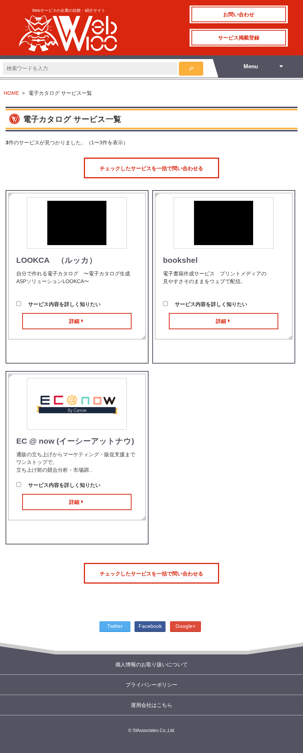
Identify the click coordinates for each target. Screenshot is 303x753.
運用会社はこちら (151, 705)
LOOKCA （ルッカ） (56, 260)
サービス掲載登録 (238, 38)
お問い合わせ (238, 14)
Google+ (185, 626)
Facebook (150, 626)
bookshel (180, 260)
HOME (11, 93)
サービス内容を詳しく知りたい (64, 304)
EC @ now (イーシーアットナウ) (75, 441)
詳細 (74, 321)
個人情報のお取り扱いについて (151, 664)
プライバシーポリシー (151, 685)
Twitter (115, 626)
